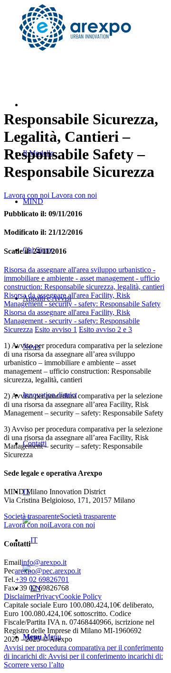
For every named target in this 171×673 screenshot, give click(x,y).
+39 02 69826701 (42, 579)
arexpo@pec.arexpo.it (48, 571)
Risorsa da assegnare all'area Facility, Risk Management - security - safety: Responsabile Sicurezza (72, 320)
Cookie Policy (80, 596)
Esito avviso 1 (56, 329)
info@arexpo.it (43, 562)
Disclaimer (20, 596)
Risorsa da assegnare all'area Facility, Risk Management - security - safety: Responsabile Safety (82, 299)
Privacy (47, 596)
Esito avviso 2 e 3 (105, 329)
